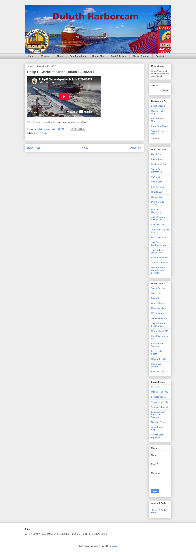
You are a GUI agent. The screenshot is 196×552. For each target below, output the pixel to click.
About (60, 56)
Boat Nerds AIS (158, 397)
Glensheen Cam (159, 318)
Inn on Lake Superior (157, 352)
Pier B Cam (156, 181)
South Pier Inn (158, 288)
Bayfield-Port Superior (157, 344)
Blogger (113, 546)
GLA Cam (155, 177)
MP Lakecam (157, 313)
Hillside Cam (157, 192)
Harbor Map (98, 56)
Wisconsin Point (158, 237)
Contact (160, 56)
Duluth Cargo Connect (157, 203)
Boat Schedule (118, 56)
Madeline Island (158, 308)
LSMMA (155, 386)
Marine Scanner (141, 56)
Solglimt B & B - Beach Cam (158, 324)
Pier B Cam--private (157, 365)
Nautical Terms (158, 422)
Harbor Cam (157, 197)
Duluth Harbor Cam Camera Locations (158, 270)
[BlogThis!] (74, 129)
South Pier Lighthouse (156, 170)
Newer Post (33, 147)
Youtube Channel (159, 262)
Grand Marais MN (159, 331)
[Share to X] (77, 129)
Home (31, 56)
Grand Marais (157, 303)
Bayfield (155, 298)
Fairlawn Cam (158, 224)
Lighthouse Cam (159, 164)
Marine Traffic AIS (159, 392)
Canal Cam (156, 154)
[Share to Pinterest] (83, 129)
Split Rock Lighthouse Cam (159, 243)
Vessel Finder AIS (159, 402)
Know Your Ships (159, 126)
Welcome (45, 56)
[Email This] (71, 129)
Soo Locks (156, 293)
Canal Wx (155, 138)
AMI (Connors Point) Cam (158, 218)
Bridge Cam (157, 159)
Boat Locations (78, 56)
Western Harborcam (156, 210)
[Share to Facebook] (80, 129)
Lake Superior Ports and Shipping (158, 414)
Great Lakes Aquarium (157, 436)
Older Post (135, 147)
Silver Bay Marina (159, 257)
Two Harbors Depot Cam (157, 251)
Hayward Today (158, 359)
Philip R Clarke (40, 133)
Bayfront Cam (157, 187)
